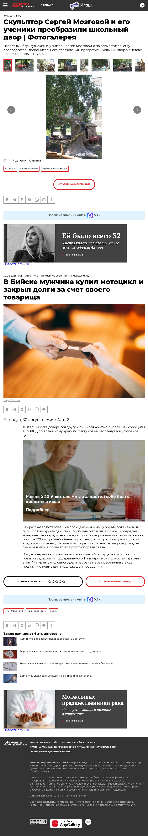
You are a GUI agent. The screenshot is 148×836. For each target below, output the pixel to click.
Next (137, 109)
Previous (11, 109)
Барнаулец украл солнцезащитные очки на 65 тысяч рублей (56, 675)
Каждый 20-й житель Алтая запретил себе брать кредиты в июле (77, 499)
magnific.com (11, 400)
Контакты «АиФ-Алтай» (44, 742)
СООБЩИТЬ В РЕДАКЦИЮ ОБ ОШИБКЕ (51, 751)
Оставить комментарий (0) (115, 581)
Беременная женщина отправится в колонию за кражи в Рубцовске (61, 651)
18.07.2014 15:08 (12, 15)
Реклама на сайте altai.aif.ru (78, 742)
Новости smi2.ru (16, 264)
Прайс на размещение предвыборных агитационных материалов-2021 (73, 747)
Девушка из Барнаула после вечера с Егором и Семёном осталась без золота (67, 663)
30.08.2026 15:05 (12, 275)
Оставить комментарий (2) (74, 184)
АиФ (9, 160)
